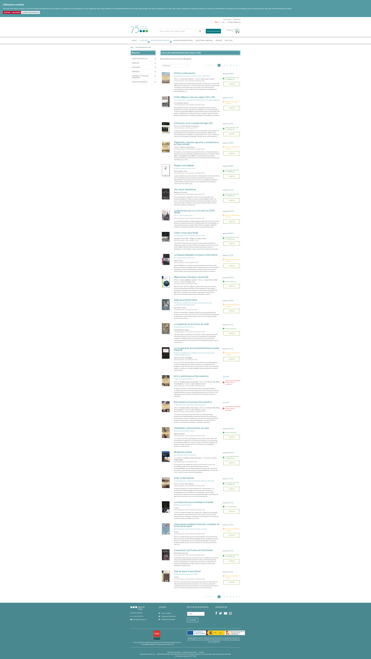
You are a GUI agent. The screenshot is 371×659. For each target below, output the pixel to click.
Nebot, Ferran (178, 260)
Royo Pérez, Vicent (180, 308)
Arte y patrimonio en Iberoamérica (191, 376)
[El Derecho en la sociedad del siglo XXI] (165, 127)
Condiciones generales (189, 652)
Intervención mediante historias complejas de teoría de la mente (196, 525)
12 (230, 65)
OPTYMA (193, 656)
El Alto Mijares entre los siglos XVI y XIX (194, 97)
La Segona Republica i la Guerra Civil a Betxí (195, 255)
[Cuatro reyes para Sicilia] (165, 236)
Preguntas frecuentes (168, 616)
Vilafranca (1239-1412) (185, 300)
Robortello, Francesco (181, 553)
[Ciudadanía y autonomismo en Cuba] (165, 432)
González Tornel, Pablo (181, 238)
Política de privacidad (168, 619)
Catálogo (144, 40)
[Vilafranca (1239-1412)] (165, 304)
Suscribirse (193, 620)
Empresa (136, 72)
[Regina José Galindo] (165, 170)
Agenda (219, 40)
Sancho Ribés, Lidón (180, 171)
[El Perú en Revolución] (165, 77)
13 (233, 65)
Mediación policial (183, 452)
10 (224, 65)
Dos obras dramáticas (185, 189)
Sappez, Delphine (179, 434)
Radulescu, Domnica (180, 192)
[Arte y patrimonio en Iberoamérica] (165, 380)
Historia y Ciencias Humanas (140, 76)
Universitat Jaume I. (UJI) (143, 47)
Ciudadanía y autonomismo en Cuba (191, 428)
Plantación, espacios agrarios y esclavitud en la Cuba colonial (196, 143)
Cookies (201, 652)
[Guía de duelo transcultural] (165, 576)
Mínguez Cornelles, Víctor (198, 238)
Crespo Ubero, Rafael (210, 280)
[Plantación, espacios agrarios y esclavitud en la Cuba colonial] (165, 146)
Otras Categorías (139, 82)
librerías (204, 40)
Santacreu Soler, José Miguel (183, 358)
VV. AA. (176, 508)
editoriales (160, 40)
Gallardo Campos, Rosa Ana (193, 458)
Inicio (135, 40)
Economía (136, 67)
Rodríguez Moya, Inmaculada (189, 382)
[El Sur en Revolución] (165, 482)
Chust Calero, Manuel (187, 79)
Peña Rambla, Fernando (181, 330)
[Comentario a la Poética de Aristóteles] (165, 554)
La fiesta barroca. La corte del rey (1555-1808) (194, 211)
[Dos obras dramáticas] (165, 193)
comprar (231, 84)
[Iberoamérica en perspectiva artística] (165, 406)
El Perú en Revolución (184, 73)
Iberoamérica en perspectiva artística (193, 402)
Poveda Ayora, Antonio (181, 103)
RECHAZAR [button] (16, 12)
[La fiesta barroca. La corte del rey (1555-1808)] (165, 215)
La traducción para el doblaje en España (193, 502)
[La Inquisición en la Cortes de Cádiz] (165, 328)
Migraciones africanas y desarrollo (191, 277)
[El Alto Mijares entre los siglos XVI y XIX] (165, 101)
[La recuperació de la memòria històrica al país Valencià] (165, 353)
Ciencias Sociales (139, 59)
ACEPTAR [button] (7, 12)
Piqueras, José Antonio (187, 147)
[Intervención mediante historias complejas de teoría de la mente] (165, 528)
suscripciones (183, 40)
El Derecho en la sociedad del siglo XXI (193, 123)
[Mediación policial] (165, 456)
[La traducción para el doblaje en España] (165, 507)
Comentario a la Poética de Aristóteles (193, 550)
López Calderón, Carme (198, 384)
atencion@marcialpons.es (139, 619)
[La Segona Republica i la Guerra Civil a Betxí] (165, 259)
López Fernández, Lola (187, 282)
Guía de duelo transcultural (187, 571)
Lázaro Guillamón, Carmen (188, 280)
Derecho (135, 63)
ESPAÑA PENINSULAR (234, 22)
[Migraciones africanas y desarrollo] (165, 281)
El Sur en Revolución (184, 478)
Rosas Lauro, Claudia (207, 79)
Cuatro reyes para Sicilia (186, 233)
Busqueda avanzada (213, 31)
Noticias (228, 40)
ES (218, 22)
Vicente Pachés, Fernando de (189, 126)
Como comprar (166, 613)
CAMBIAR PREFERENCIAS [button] (30, 12)
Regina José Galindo (184, 165)
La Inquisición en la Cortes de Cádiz (191, 324)
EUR (223, 22)
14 (236, 65)
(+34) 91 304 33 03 (137, 616)
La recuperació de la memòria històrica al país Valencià (196, 349)
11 (227, 65)
